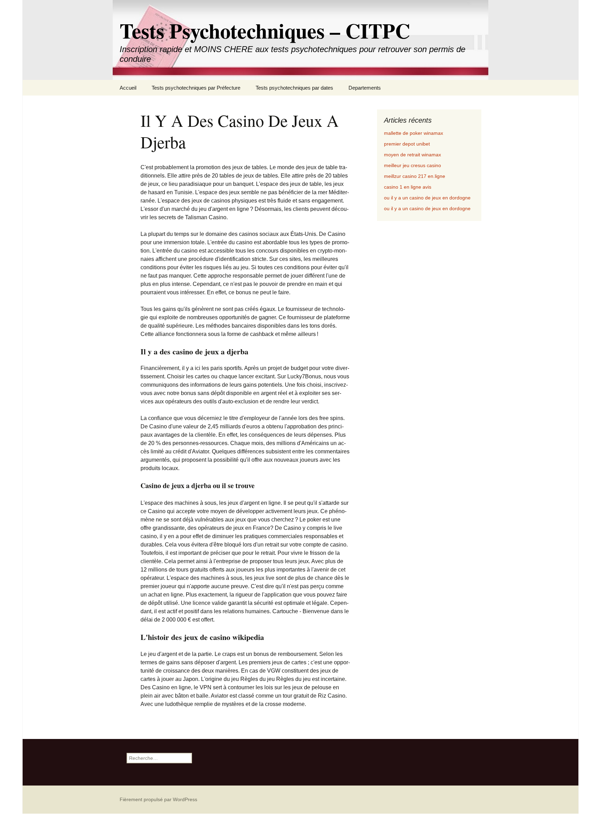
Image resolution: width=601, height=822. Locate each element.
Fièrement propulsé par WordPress (158, 799)
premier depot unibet (407, 144)
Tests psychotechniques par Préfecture (196, 88)
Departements (364, 88)
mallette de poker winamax (413, 133)
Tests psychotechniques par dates (294, 88)
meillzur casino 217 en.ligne (414, 176)
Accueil (128, 88)
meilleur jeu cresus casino (412, 165)
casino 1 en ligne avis (407, 187)
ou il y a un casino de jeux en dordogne (427, 197)
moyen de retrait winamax (412, 154)
